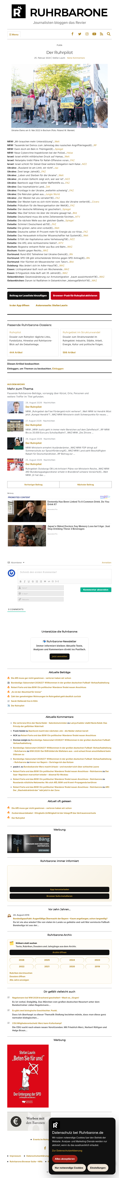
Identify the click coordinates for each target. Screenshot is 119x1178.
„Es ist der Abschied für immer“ (26, 692)
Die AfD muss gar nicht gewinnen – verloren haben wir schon (41, 678)
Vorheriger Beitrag (33, 484)
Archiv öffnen (59, 952)
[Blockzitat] (45, 581)
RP (95, 145)
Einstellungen (98, 1167)
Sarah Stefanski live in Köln (24, 701)
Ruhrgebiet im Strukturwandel (81, 332)
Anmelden (106, 562)
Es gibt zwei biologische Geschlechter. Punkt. (36, 1010)
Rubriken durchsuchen (21, 973)
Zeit (48, 186)
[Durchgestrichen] (33, 581)
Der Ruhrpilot (34, 406)
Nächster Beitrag (85, 484)
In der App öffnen (19, 305)
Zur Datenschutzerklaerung (67, 1150)
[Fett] (21, 581)
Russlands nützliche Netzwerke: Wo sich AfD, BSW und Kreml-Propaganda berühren (55, 782)
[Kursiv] (25, 581)
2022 (21, 966)
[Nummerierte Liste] (37, 581)
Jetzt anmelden (59, 656)
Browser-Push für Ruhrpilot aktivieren (75, 295)
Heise (70, 152)
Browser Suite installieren (59, 896)
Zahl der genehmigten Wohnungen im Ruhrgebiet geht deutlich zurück (46, 696)
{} (53, 581)
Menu (14, 34)
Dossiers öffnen (17, 976)
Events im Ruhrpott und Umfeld (48, 1139)
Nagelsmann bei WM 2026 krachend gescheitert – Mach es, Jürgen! (45, 997)
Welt (57, 141)
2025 (47, 960)
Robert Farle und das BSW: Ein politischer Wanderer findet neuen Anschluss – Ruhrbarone (57, 771)
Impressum (15, 1156)
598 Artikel (69, 352)
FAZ (72, 160)
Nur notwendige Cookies (69, 1167)
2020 (72, 966)
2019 (97, 966)
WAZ (69, 246)
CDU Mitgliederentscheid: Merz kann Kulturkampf (37, 1023)
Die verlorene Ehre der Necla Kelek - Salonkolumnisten (40, 723)
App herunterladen (59, 889)
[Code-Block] (49, 581)
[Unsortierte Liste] (41, 581)
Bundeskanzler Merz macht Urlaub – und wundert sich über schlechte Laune (61, 766)
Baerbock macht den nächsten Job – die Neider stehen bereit (58, 731)
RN (71, 254)
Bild (75, 212)
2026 (21, 960)
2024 (72, 960)
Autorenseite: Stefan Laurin (51, 305)
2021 (46, 966)
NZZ (84, 164)
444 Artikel (15, 352)
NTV (77, 216)
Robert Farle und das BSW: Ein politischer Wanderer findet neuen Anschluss (48, 687)
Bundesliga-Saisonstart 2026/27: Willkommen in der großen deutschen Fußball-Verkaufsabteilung (60, 682)
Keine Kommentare (76, 58)
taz (56, 167)
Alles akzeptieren (65, 1158)
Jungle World (52, 194)
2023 (97, 960)
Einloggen (58, 368)
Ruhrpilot (15, 332)
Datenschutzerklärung (37, 1156)
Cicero (95, 201)
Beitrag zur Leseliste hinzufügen (28, 295)
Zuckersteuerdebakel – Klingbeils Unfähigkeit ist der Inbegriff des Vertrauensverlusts (54, 813)
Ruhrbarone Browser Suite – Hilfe (26, 1161)
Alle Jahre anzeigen (19, 980)
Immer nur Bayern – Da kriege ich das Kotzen (52, 762)
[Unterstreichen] (29, 581)
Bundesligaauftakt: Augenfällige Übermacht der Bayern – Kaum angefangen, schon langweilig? (60, 918)
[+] (57, 581)
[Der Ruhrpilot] (15, 407)
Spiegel (59, 149)
